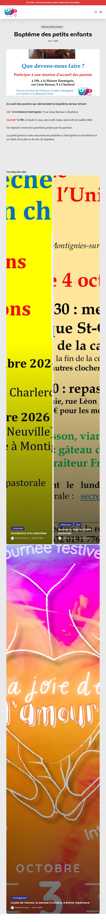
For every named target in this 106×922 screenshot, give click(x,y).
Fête (78, 524)
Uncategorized (20, 898)
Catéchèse (18, 528)
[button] (101, 12)
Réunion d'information (52, 27)
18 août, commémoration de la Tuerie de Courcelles (53, 2)
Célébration (65, 524)
